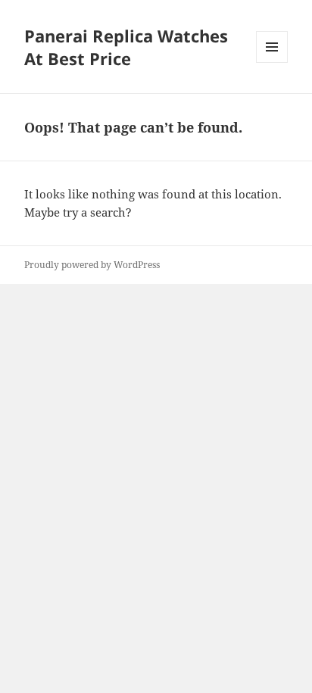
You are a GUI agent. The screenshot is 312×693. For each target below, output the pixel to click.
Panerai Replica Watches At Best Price (126, 47)
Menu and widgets (272, 62)
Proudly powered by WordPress (92, 264)
